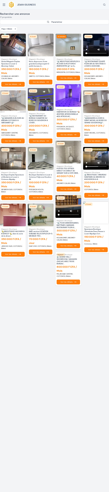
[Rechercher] (104, 4)
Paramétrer (57, 22)
